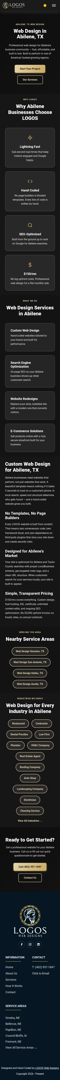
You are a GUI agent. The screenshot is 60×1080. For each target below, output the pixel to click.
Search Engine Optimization (21, 364)
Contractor (42, 723)
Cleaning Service (30, 810)
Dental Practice (19, 734)
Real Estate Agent (30, 756)
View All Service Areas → (21, 1047)
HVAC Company (40, 745)
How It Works (13, 986)
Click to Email (40, 973)
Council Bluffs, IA (16, 1035)
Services (10, 979)
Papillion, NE (13, 1029)
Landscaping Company (30, 789)
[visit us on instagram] (30, 944)
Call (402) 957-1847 (30, 866)
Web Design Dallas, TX (30, 673)
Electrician (30, 799)
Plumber (15, 745)
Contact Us (30, 877)
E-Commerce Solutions (27, 431)
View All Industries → (30, 820)
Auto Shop (30, 778)
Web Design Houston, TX (30, 651)
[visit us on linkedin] (38, 944)
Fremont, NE (13, 1041)
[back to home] (13, 5)
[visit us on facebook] (22, 944)
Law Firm (44, 734)
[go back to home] (30, 935)
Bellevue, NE (13, 1023)
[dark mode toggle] (45, 5)
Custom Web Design (25, 330)
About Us (11, 973)
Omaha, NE (12, 1018)
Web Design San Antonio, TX (30, 662)
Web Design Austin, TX (30, 684)
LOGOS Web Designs (47, 1068)
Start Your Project (30, 68)
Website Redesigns (24, 399)
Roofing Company (30, 767)
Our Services (30, 79)
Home (9, 967)
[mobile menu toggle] (53, 5)
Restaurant (18, 723)
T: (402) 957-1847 (43, 967)
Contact (10, 992)
